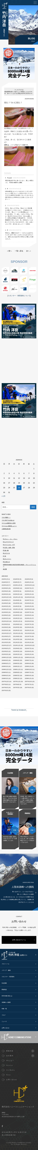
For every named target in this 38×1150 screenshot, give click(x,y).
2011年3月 (5, 642)
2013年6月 (5, 615)
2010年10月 (28, 645)
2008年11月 (16, 669)
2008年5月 (16, 675)
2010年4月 (28, 651)
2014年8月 (16, 600)
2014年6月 (5, 603)
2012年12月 (5, 621)
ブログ (3, 1015)
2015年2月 (16, 594)
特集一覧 (4, 1008)
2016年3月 (5, 582)
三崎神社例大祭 (6, 529)
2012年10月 (28, 621)
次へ (28, 251)
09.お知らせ (6, 562)
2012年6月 (5, 627)
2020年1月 (5, 579)
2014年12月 (5, 597)
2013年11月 (16, 609)
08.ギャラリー (7, 559)
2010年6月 (5, 651)
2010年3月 (5, 654)
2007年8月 (16, 684)
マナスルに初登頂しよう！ (9, 526)
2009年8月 (16, 660)
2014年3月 (5, 606)
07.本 (4, 556)
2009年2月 (16, 666)
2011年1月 (28, 642)
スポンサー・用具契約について (19, 296)
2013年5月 (16, 615)
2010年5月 (16, 651)
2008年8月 (16, 672)
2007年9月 (5, 684)
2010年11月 (16, 645)
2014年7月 (28, 600)
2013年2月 (16, 618)
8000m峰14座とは (7, 996)
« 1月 (3, 496)
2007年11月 (16, 681)
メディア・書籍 (6, 970)
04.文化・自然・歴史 (9, 547)
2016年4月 (28, 579)
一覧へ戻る (19, 251)
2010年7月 (28, 648)
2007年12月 (5, 681)
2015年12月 (5, 585)
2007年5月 (16, 687)
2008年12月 (5, 669)
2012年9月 (5, 624)
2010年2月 (16, 654)
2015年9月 (5, 588)
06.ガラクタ (6, 553)
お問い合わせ (5, 1028)
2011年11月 (16, 633)
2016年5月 (16, 579)
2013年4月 (28, 615)
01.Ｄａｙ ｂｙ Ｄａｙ (10, 539)
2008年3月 (5, 678)
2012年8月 (16, 624)
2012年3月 (5, 630)
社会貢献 (4, 983)
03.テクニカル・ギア (9, 544)
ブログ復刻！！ (6, 517)
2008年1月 (28, 678)
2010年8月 (16, 648)
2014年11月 (16, 597)
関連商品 (4, 989)
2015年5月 (16, 591)
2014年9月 (5, 600)
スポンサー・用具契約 (8, 976)
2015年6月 (5, 591)
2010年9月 (5, 648)
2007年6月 (5, 687)
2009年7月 (28, 660)
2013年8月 (16, 612)
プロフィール (5, 964)
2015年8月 (16, 588)
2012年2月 (16, 630)
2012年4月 (28, 627)
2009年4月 (28, 663)
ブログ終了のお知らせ (8, 520)
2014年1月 (28, 606)
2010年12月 (5, 645)
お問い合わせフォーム (19, 940)
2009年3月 (5, 666)
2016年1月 (28, 582)
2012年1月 (28, 630)
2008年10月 (28, 669)
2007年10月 (28, 681)
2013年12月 (5, 609)
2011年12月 (5, 633)
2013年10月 (28, 609)
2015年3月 (5, 594)
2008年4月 (28, 675)
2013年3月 (5, 618)
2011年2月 (16, 642)
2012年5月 (16, 627)
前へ (10, 251)
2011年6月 (5, 639)
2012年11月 (16, 621)
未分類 (5, 569)
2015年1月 (28, 594)
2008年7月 (28, 672)
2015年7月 (28, 588)
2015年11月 (16, 585)
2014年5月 (16, 603)
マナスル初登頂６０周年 (9, 523)
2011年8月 (16, 636)
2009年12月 (5, 657)
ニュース (4, 1021)
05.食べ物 (6, 550)
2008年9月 (5, 672)
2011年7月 (28, 636)
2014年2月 (16, 606)
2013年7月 (28, 612)
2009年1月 (28, 666)
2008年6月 (5, 675)
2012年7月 (28, 624)
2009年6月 (5, 663)
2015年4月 (28, 591)
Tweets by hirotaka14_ (19, 710)
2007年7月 (28, 684)
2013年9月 (5, 612)
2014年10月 (28, 597)
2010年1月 (28, 654)
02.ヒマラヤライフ (8, 542)
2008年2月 (16, 678)
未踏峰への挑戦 (6, 1002)
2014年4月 (28, 603)
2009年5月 (16, 663)
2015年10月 (28, 585)
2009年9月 (5, 660)
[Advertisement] (19, 361)
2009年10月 (28, 657)
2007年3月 (5, 690)
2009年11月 (16, 657)
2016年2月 (16, 582)
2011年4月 (28, 639)
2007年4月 (28, 687)
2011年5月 (16, 639)
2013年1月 (28, 618)
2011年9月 (5, 636)
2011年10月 (28, 633)
